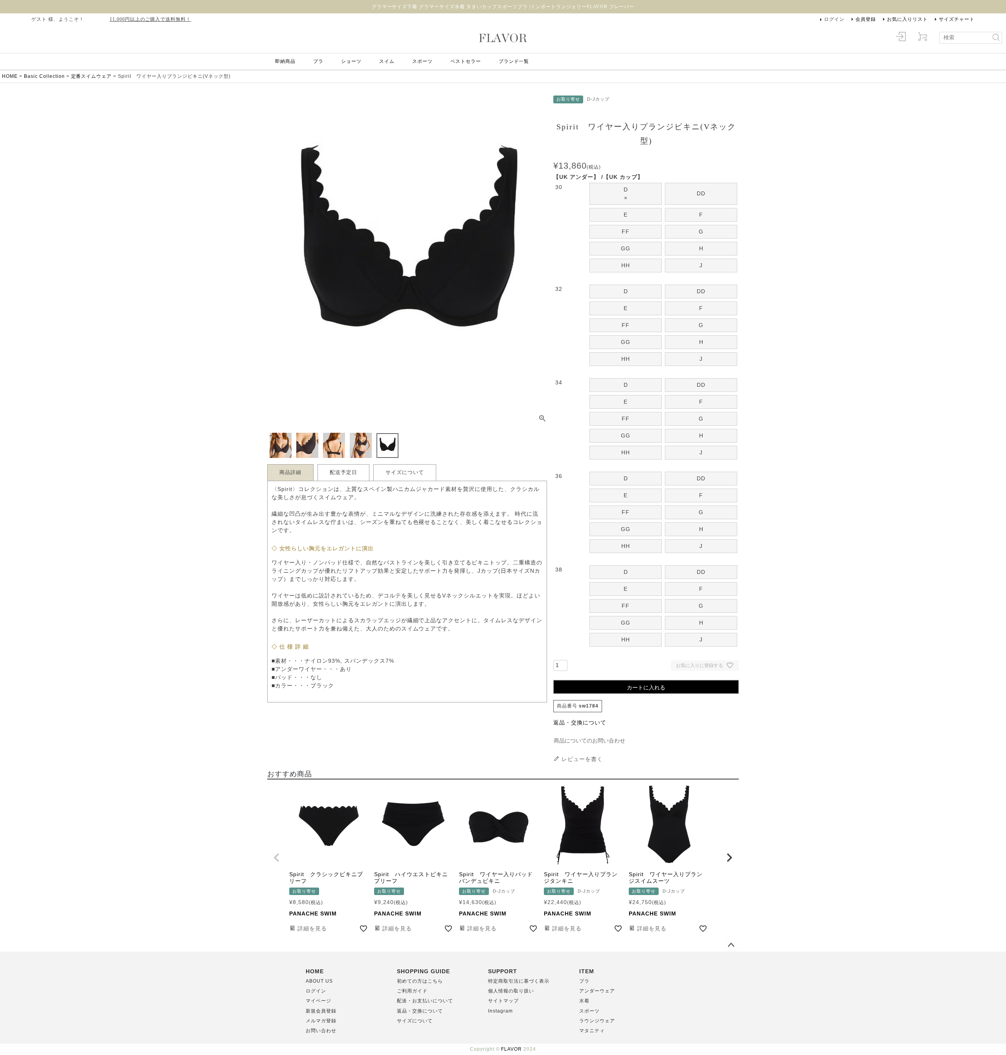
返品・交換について (579, 722)
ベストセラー (465, 61)
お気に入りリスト (907, 19)
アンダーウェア (597, 991)
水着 (584, 1001)
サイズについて (405, 472)
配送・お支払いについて (425, 1001)
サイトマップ (503, 1001)
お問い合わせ (321, 1030)
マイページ (318, 1001)
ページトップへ (731, 945)
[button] (276, 857)
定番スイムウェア (91, 76)
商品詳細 (290, 472)
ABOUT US (319, 981)
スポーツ (422, 61)
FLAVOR (511, 1049)
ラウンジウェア (597, 1021)
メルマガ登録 (321, 1021)
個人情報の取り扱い (511, 991)
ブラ (318, 61)
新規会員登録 (321, 1011)
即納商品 (285, 61)
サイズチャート (957, 19)
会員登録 (865, 19)
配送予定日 (343, 472)
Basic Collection (44, 76)
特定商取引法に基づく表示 (518, 981)
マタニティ (592, 1030)
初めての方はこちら (420, 981)
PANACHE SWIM (313, 913)
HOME (10, 76)
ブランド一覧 (514, 61)
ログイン (834, 19)
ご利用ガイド (412, 991)
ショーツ (351, 61)
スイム (387, 61)
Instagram (500, 1011)
